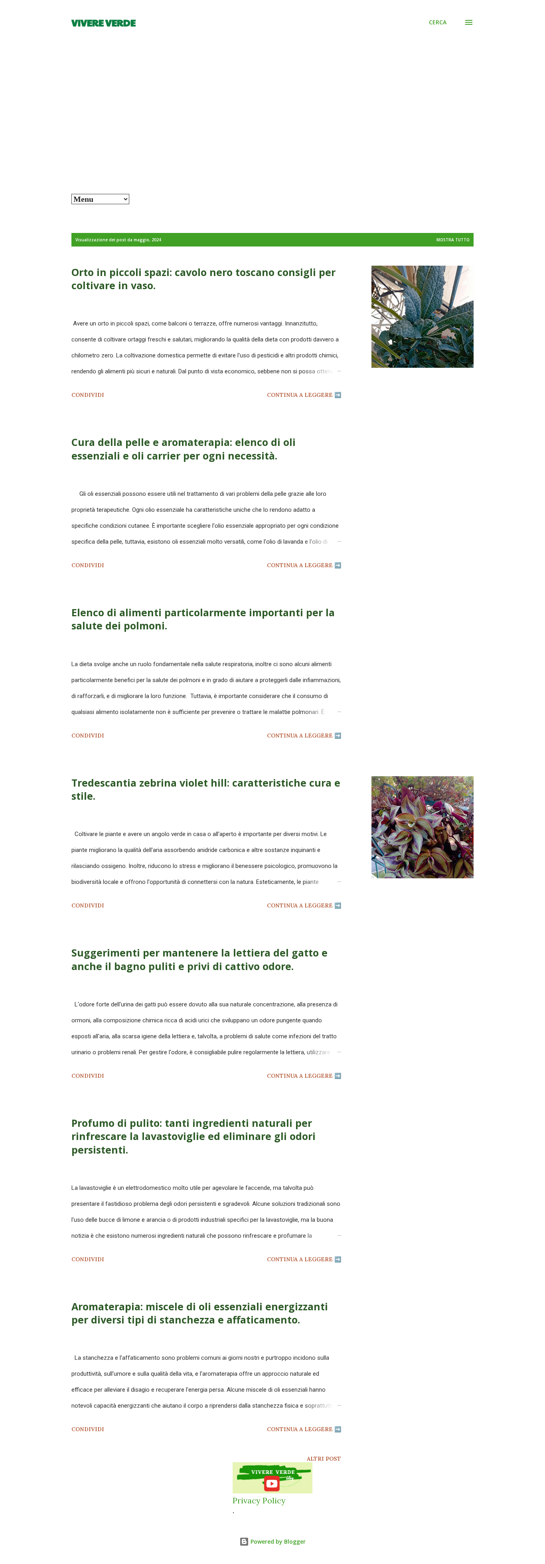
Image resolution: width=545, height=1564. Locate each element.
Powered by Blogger (277, 1541)
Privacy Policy (259, 1500)
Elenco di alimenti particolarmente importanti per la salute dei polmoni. (203, 618)
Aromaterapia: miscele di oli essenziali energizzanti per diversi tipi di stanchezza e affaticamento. (199, 1313)
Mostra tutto (453, 240)
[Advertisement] (272, 134)
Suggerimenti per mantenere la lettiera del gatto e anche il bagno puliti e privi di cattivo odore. (199, 959)
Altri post (324, 1458)
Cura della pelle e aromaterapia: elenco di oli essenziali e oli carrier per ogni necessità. (183, 448)
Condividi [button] (87, 394)
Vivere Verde (103, 22)
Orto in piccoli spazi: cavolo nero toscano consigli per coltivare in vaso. (203, 278)
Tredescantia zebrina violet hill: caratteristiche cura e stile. (205, 789)
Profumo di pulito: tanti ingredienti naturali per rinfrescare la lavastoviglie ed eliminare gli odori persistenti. (193, 1136)
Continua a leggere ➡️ (304, 394)
